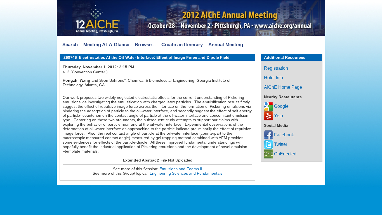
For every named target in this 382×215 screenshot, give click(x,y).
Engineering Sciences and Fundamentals (186, 173)
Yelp (278, 115)
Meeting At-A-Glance (106, 44)
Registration (276, 68)
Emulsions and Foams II (180, 169)
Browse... (145, 44)
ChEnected (284, 153)
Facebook (283, 134)
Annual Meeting (225, 44)
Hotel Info (273, 77)
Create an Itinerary (182, 44)
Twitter (280, 144)
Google (281, 106)
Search (70, 44)
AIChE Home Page (283, 87)
